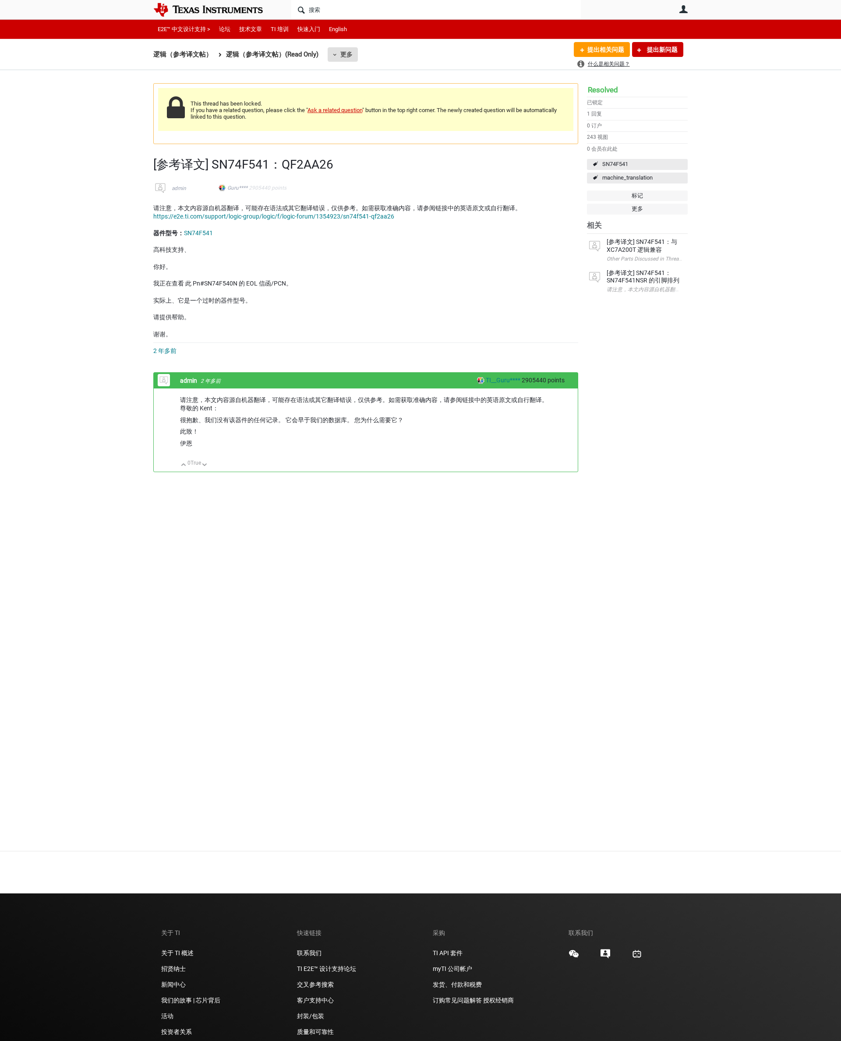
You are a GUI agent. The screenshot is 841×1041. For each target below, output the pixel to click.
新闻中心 (173, 984)
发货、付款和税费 (457, 984)
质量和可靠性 (316, 1031)
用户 (683, 9)
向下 (204, 465)
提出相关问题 (605, 49)
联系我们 (309, 952)
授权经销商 (498, 1000)
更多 (346, 54)
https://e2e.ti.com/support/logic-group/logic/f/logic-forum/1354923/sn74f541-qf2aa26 (273, 216)
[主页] (214, 10)
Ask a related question (334, 110)
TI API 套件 (448, 952)
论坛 (224, 29)
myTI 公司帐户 (452, 968)
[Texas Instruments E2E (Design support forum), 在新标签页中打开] (605, 956)
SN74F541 (615, 164)
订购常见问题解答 (457, 1000)
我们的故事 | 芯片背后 (190, 1000)
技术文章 (250, 29)
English (338, 29)
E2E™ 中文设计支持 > (184, 29)
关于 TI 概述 (177, 952)
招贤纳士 (173, 968)
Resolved (603, 89)
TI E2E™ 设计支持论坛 (326, 968)
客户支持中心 (315, 1000)
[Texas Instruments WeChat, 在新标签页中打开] (574, 956)
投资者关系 (176, 1031)
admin (179, 188)
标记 (637, 195)
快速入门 (308, 29)
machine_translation (627, 177)
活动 (167, 1016)
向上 (183, 465)
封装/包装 (310, 1016)
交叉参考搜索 (315, 984)
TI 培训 (280, 29)
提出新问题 (662, 49)
